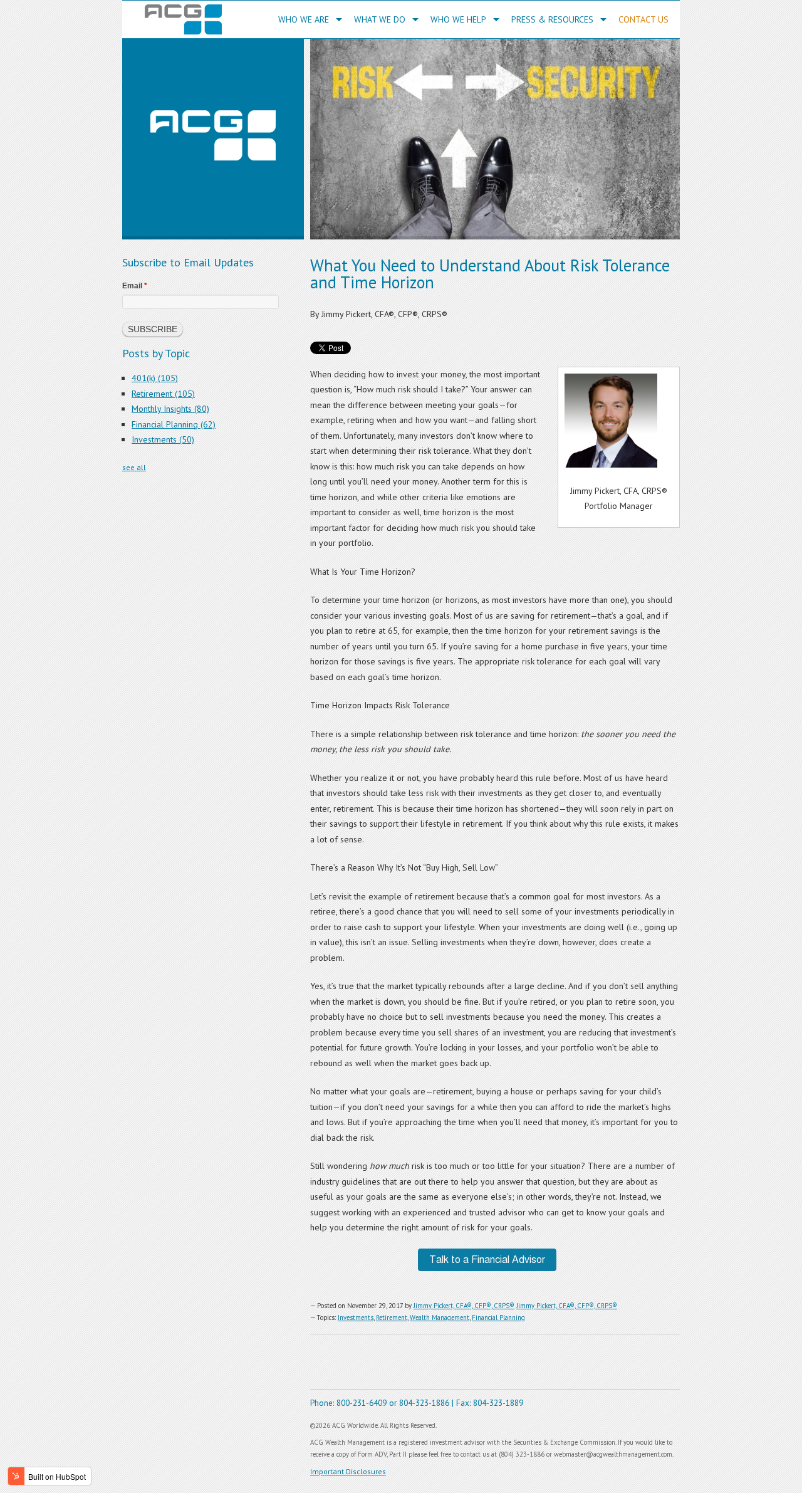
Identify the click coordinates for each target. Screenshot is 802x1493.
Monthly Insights (170, 408)
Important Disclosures (348, 1471)
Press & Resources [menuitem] (552, 19)
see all (134, 467)
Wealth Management (439, 1317)
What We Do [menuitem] (379, 19)
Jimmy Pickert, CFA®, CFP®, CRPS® (464, 1305)
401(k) (155, 378)
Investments (355, 1317)
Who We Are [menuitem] (303, 19)
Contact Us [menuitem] (643, 19)
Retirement (391, 1317)
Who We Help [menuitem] (458, 19)
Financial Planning (498, 1317)
